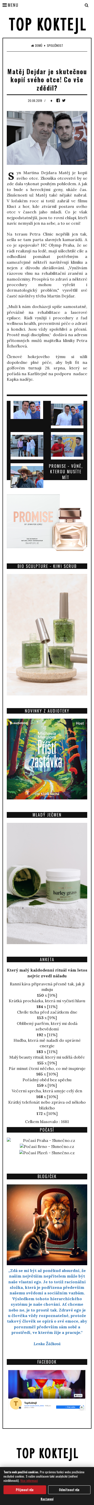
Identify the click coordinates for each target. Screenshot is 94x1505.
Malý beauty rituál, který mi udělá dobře (47, 1057)
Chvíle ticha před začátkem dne (47, 1012)
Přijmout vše (25, 1489)
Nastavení (47, 1499)
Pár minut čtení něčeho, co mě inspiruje (47, 1068)
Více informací (29, 1480)
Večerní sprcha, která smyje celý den (47, 1090)
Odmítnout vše (69, 1489)
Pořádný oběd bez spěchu (47, 1079)
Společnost (55, 46)
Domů (38, 46)
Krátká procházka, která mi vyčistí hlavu (47, 1000)
